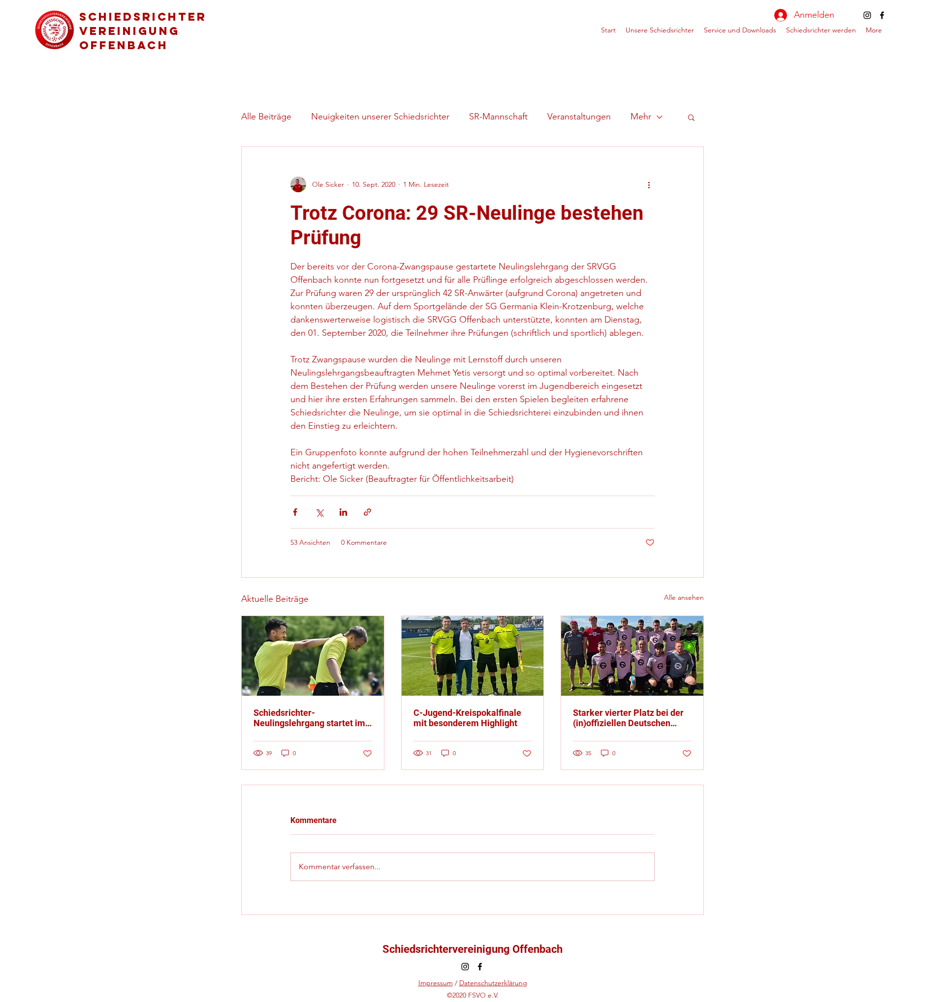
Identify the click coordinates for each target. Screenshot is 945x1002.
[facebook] (882, 15)
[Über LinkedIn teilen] (343, 512)
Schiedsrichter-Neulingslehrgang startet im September (309, 717)
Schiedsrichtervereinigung (143, 24)
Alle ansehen (684, 597)
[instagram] (867, 15)
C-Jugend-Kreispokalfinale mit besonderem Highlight (467, 717)
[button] (691, 117)
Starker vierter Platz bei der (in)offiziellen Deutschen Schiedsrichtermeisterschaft (630, 717)
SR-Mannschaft (498, 116)
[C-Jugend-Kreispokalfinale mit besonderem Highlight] (473, 656)
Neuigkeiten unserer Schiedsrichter (380, 116)
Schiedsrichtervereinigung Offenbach (472, 949)
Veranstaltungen (579, 116)
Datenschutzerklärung (493, 982)
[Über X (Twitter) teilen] (319, 512)
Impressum (435, 982)
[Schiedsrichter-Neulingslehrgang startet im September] (313, 656)
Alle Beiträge (266, 116)
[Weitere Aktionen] (649, 184)
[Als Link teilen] (367, 512)
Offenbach (123, 45)
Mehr (640, 116)
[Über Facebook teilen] (295, 512)
